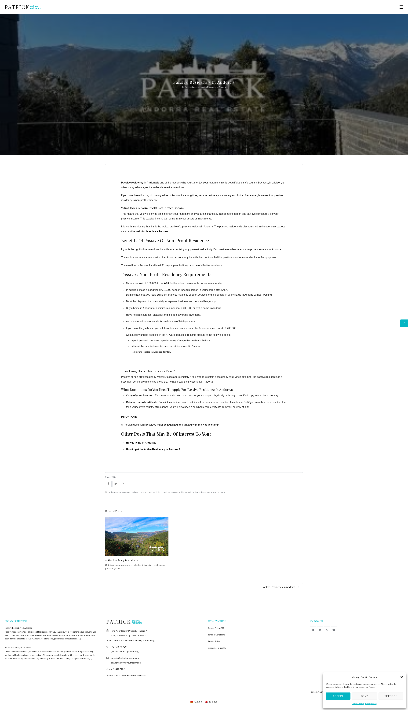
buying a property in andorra (143, 492)
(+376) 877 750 (119, 646)
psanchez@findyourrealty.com (126, 662)
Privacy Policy (371, 704)
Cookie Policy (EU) (216, 628)
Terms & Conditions (216, 635)
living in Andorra (164, 492)
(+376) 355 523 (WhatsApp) (125, 651)
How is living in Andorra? (141, 442)
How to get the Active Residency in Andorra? (153, 449)
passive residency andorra (182, 492)
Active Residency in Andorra (213, 87)
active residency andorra (119, 492)
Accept (338, 696)
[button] (401, 677)
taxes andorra (219, 492)
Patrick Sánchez (192, 87)
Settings (390, 696)
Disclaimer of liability (217, 648)
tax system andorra (203, 492)
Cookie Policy (358, 704)
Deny (364, 696)
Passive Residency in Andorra (18, 627)
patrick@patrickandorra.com (125, 658)
